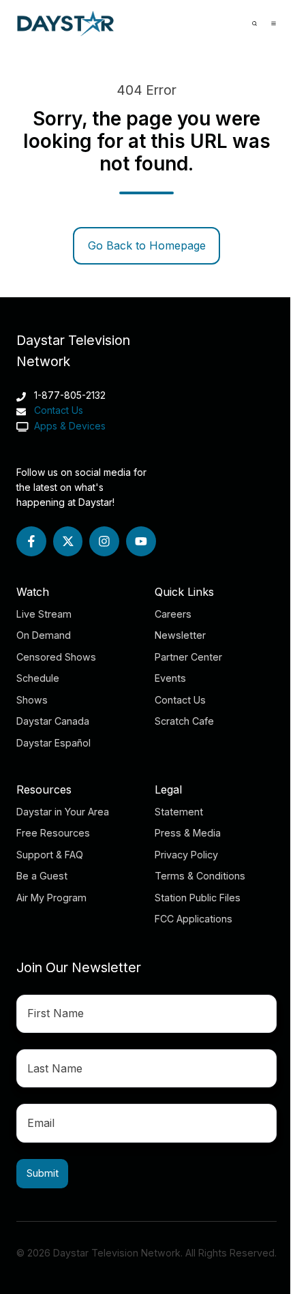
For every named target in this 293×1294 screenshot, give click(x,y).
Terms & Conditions (200, 876)
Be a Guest (41, 876)
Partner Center (188, 657)
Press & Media (188, 833)
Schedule (37, 678)
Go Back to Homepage (147, 245)
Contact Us (58, 410)
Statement (179, 811)
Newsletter (180, 635)
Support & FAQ (49, 854)
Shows (32, 700)
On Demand (43, 635)
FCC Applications (193, 918)
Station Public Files (198, 897)
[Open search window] (254, 23)
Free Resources (53, 833)
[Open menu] (274, 23)
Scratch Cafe (184, 721)
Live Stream (44, 614)
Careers (173, 614)
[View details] (31, 541)
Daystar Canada (52, 721)
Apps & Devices (68, 426)
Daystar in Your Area (62, 811)
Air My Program (51, 897)
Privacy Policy (186, 854)
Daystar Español (53, 743)
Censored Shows (56, 657)
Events (170, 678)
